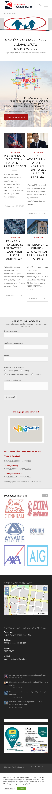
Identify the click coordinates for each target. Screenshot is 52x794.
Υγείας (26, 371)
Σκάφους (37, 374)
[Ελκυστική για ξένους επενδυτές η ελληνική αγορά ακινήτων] (14, 226)
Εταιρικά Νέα (14, 152)
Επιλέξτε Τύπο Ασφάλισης (15, 367)
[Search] (39, 5)
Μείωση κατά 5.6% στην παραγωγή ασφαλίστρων (15, 161)
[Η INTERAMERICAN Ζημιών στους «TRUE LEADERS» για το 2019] (37, 226)
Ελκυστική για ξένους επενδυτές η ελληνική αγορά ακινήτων (14, 250)
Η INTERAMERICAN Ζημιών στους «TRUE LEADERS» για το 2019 (39, 250)
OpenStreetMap (32, 613)
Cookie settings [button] (9, 789)
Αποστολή (10, 397)
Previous (2, 24)
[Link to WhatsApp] (46, 766)
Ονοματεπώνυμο (11, 331)
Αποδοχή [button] (21, 788)
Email (7, 355)
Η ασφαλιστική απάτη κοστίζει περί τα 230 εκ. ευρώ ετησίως (37, 166)
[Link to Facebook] (32, 766)
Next (50, 24)
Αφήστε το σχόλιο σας (12, 380)
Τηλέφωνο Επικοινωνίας (14, 343)
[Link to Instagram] (39, 766)
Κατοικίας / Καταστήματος (18, 374)
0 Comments (9, 206)
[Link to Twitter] (35, 766)
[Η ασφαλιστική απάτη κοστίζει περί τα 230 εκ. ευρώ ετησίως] (37, 140)
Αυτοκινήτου (12, 371)
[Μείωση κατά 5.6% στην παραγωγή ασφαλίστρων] (14, 140)
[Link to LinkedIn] (43, 766)
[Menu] (44, 5)
